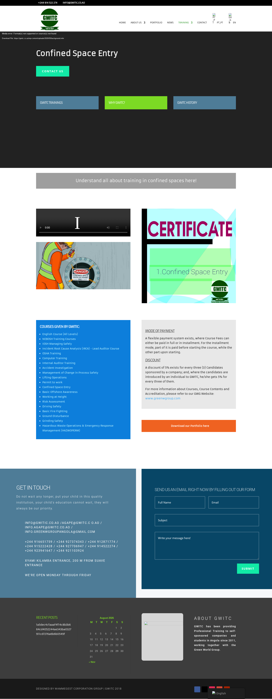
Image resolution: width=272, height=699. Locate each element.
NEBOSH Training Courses (59, 339)
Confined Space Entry (56, 387)
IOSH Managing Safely (57, 343)
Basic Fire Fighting (54, 411)
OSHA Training (51, 353)
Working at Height (54, 396)
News (170, 22)
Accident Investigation (57, 368)
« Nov (92, 661)
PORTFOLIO (156, 22)
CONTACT (202, 22)
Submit (248, 568)
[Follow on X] (205, 689)
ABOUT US (136, 22)
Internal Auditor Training (58, 363)
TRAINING (183, 22)
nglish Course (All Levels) (61, 334)
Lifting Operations (54, 377)
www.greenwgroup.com (162, 398)
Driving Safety (51, 406)
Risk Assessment (53, 401)
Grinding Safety (52, 421)
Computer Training (54, 358)
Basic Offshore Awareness (60, 392)
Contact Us (52, 71)
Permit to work (52, 382)
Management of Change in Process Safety (70, 372)
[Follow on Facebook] (197, 689)
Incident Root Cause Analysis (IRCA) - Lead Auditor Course (80, 348)
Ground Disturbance (55, 416)
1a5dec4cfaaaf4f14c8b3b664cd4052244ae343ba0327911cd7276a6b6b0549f (53, 629)
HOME (122, 22)
